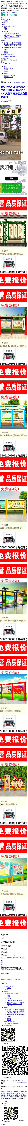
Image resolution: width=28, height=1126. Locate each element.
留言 (5, 78)
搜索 (2, 60)
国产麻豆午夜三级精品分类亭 (11, 37)
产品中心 (3, 24)
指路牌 (5, 29)
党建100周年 (7, 38)
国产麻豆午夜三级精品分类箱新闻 (13, 42)
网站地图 (3, 1124)
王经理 (5, 1105)
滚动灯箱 (6, 31)
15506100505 (4, 983)
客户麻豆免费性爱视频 (10, 56)
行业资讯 (3, 40)
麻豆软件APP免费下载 (9, 26)
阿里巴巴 (14, 12)
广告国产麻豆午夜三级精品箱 (11, 33)
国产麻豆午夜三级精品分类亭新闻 (13, 44)
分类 (2, 964)
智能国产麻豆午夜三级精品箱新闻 (13, 47)
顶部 (2, 966)
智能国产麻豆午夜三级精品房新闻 (13, 45)
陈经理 (5, 1103)
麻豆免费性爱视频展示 (7, 54)
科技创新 (6, 53)
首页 (2, 17)
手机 (2, 962)
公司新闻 (6, 49)
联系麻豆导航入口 (5, 12)
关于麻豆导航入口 (5, 19)
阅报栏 (5, 28)
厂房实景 (3, 22)
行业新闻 (6, 51)
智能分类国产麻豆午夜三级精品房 (13, 35)
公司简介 (6, 21)
